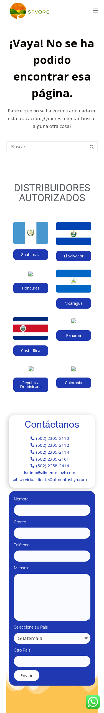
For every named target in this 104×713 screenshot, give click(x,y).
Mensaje (21, 567)
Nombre (21, 499)
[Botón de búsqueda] (91, 146)
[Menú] (95, 10)
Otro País (22, 650)
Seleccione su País (31, 627)
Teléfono (21, 544)
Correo (20, 522)
